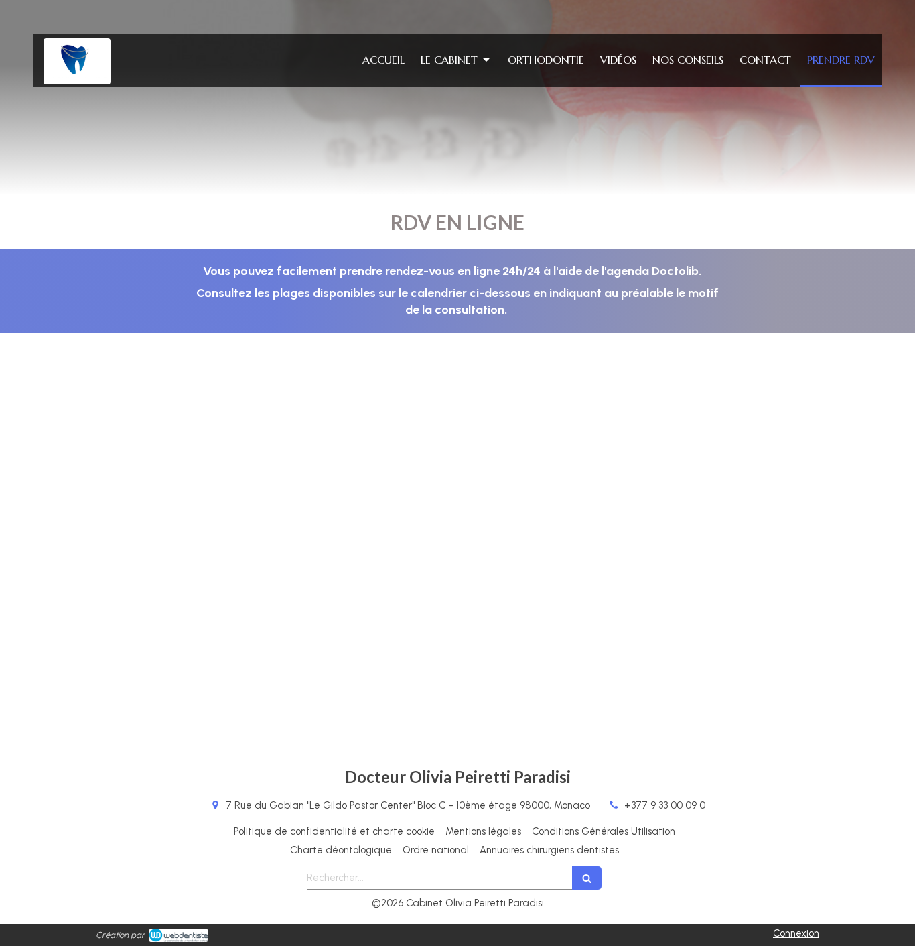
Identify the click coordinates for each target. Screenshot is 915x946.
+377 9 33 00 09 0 (664, 805)
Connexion (796, 933)
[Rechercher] (587, 878)
